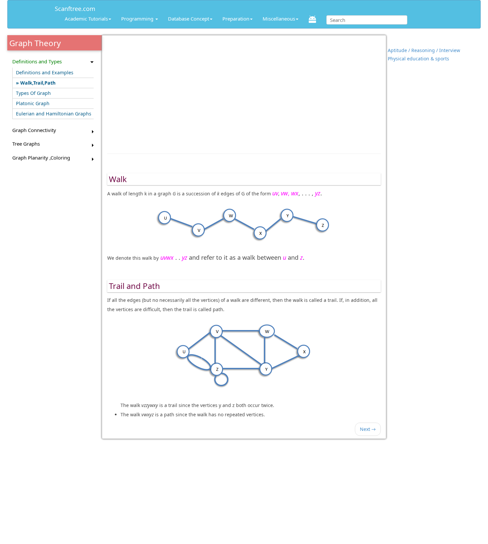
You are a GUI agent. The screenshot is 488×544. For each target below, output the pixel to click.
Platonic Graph (32, 103)
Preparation (235, 18)
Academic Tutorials (86, 18)
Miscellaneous (279, 18)
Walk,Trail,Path (37, 83)
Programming (138, 18)
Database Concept (188, 18)
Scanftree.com (75, 7)
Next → (368, 429)
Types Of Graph (33, 93)
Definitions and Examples (44, 72)
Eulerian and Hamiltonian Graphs (53, 113)
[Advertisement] (244, 91)
